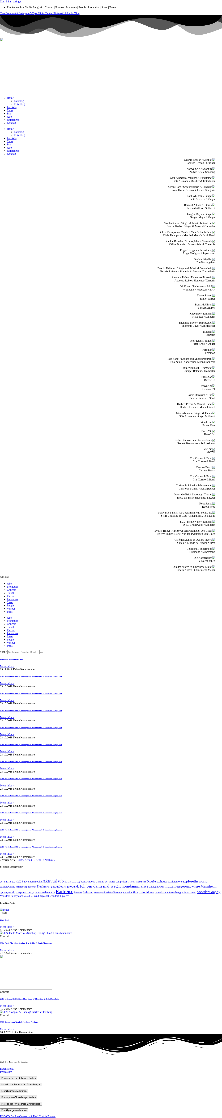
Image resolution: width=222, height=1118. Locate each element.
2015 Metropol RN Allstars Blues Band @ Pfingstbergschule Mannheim (29, 999)
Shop (10, 110)
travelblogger (176, 892)
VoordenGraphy (208, 892)
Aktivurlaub (53, 881)
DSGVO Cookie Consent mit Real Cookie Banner (28, 1116)
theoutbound (162, 892)
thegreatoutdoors (143, 892)
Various (11, 608)
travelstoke (190, 892)
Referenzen (13, 119)
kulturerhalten (169, 887)
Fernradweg (21, 886)
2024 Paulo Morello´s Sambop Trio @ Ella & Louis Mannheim (26, 943)
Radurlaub (88, 892)
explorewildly (7, 886)
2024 (14, 881)
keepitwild (157, 886)
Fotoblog (19, 101)
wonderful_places (59, 896)
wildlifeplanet (41, 896)
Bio (9, 113)
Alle (9, 583)
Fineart (11, 596)
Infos (9, 611)
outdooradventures (45, 892)
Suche (3, 651)
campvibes (121, 881)
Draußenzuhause (157, 881)
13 (40, 859)
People (10, 605)
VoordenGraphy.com (11, 895)
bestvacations (87, 881)
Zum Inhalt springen (11, 1)
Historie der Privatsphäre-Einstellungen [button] (20, 1084)
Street (10, 602)
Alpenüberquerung (72, 882)
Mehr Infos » (7, 666)
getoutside (72, 886)
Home (10, 97)
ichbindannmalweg (134, 886)
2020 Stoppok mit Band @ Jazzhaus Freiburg (19, 1022)
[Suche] (41, 652)
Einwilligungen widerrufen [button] (14, 1091)
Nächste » (50, 859)
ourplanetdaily (25, 892)
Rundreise (108, 892)
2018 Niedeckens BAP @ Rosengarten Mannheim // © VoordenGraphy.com (31, 676)
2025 (20, 881)
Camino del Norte (105, 881)
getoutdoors (58, 886)
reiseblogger (99, 892)
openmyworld (7, 892)
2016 (8, 881)
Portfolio (11, 107)
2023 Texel (4, 920)
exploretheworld (194, 881)
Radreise (64, 891)
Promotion (12, 586)
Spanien (117, 892)
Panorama (12, 599)
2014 (2, 882)
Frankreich (43, 886)
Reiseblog (19, 104)
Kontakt (11, 122)
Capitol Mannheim (137, 881)
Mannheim (208, 886)
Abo (9, 116)
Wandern (28, 896)
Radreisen (78, 892)
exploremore (175, 881)
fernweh (32, 886)
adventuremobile (33, 881)
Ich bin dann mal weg (99, 886)
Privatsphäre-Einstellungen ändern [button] (18, 1078)
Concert (11, 589)
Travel (10, 592)
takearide (128, 892)
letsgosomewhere (187, 886)
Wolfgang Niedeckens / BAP (11, 659)
